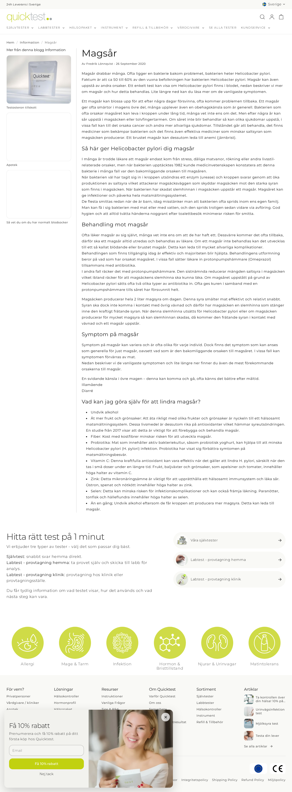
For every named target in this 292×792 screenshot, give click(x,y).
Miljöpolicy (277, 780)
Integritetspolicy (194, 780)
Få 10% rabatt (46, 764)
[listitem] (38, 82)
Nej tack (46, 774)
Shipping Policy (225, 780)
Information (29, 42)
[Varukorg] (281, 17)
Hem (10, 42)
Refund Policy (252, 780)
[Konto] (272, 17)
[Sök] (262, 17)
